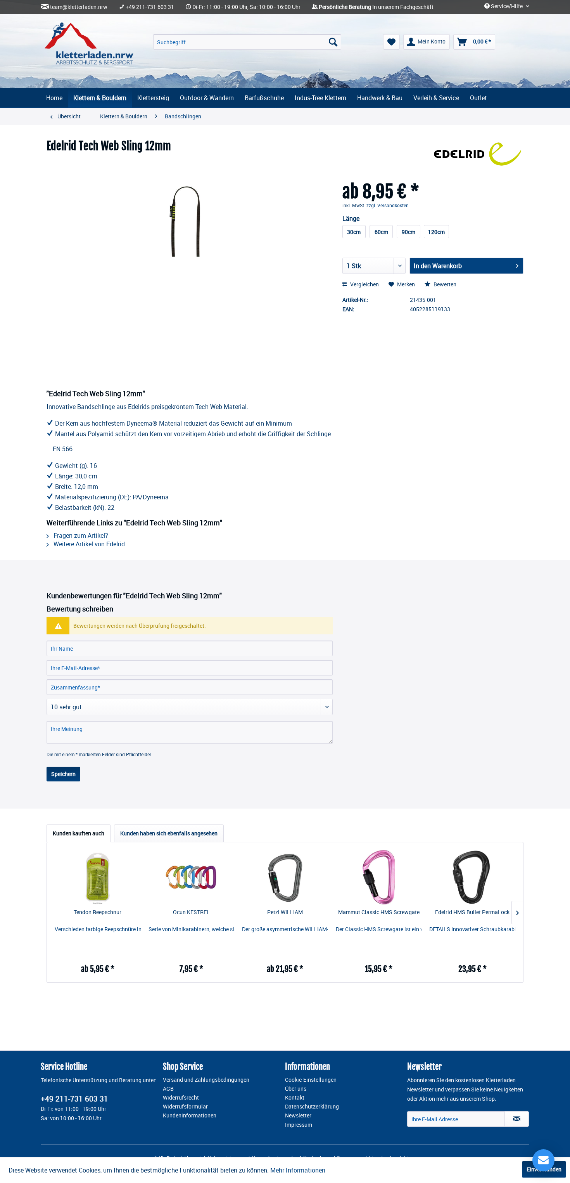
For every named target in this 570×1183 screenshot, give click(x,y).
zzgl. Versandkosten (387, 205)
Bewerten (444, 284)
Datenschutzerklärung (312, 1106)
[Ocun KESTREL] (192, 877)
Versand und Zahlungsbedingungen (206, 1079)
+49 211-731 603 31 (150, 6)
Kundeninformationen (189, 1115)
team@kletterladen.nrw (78, 6)
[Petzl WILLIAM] (285, 877)
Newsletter (298, 1115)
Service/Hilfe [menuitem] (507, 6)
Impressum (298, 1124)
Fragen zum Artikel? (80, 535)
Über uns (295, 1088)
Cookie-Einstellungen (311, 1079)
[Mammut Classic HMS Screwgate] (379, 877)
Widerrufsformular (185, 1106)
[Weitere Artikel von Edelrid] (477, 154)
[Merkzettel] (391, 42)
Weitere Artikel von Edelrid (88, 544)
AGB (168, 1088)
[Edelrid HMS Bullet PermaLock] (472, 877)
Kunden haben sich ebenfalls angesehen (169, 833)
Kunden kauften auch (78, 833)
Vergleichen (364, 284)
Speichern (63, 774)
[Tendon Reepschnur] (98, 877)
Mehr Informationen (297, 1170)
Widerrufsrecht (181, 1097)
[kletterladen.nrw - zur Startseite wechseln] (89, 43)
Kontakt (294, 1097)
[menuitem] (247, 42)
